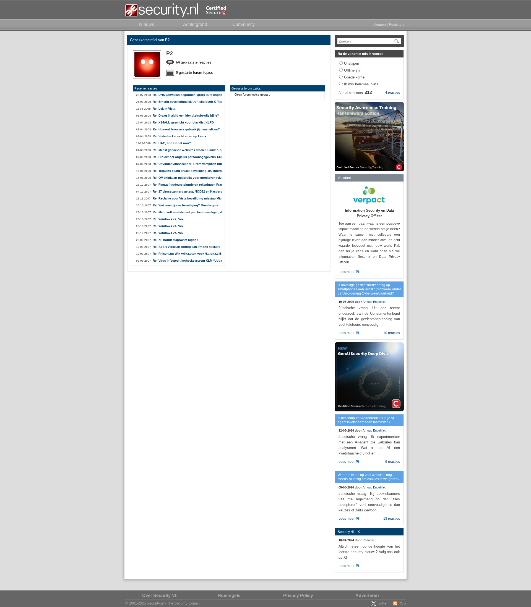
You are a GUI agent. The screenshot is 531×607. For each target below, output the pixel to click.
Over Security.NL (160, 595)
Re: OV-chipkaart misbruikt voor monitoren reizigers (187, 177)
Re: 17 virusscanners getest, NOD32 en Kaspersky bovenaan (187, 191)
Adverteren (367, 595)
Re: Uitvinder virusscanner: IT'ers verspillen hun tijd (187, 163)
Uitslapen (351, 63)
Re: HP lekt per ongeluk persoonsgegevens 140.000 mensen (187, 157)
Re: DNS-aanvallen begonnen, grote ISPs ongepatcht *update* (187, 94)
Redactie (368, 540)
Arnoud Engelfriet (374, 301)
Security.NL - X (349, 532)
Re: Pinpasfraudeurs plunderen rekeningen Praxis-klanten (187, 184)
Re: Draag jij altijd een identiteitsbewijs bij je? (186, 115)
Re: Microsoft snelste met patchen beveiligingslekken (187, 212)
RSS (402, 603)
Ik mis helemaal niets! (361, 84)
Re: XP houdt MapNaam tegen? (175, 239)
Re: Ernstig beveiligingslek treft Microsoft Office (187, 101)
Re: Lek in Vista (164, 108)
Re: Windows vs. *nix (168, 219)
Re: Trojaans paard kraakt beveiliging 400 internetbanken (187, 170)
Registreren (398, 25)
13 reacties (391, 519)
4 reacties (392, 92)
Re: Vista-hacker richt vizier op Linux (179, 136)
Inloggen (379, 25)
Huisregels (229, 595)
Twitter (382, 603)
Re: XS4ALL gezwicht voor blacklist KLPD (183, 122)
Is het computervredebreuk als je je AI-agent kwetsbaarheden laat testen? (366, 420)
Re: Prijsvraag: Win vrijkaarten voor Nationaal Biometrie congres (187, 253)
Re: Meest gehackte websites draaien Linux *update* (187, 150)
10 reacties (391, 333)
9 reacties (392, 462)
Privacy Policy (298, 595)
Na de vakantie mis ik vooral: (360, 54)
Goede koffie (354, 77)
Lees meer (347, 272)
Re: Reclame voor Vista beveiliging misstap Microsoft (187, 198)
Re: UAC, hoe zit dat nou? (172, 143)
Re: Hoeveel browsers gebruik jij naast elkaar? (186, 129)
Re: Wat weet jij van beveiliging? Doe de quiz (185, 205)
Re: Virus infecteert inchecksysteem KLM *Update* (187, 260)
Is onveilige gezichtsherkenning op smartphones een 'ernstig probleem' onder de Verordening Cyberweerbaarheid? (369, 289)
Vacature (344, 178)
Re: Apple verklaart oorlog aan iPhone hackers (186, 246)
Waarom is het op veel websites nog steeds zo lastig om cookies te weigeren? (368, 477)
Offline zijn (352, 70)
